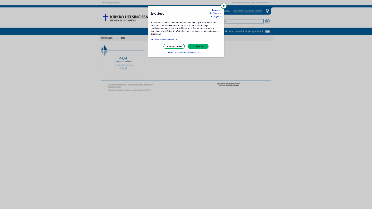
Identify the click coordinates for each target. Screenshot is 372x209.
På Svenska (215, 13)
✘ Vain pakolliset (174, 46)
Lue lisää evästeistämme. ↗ (164, 39)
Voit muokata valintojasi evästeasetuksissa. (186, 53)
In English (216, 17)
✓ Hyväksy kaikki (198, 46)
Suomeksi (216, 10)
